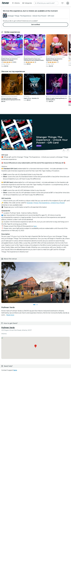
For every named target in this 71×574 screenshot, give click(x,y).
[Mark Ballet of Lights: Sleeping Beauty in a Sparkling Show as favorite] (65, 75)
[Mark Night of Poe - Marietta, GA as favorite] (43, 75)
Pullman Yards (8, 327)
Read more (10, 315)
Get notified (35, 24)
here (35, 226)
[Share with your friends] (63, 150)
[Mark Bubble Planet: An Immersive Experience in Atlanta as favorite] (20, 36)
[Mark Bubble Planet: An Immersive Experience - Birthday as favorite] (65, 36)
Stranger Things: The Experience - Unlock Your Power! (46, 203)
